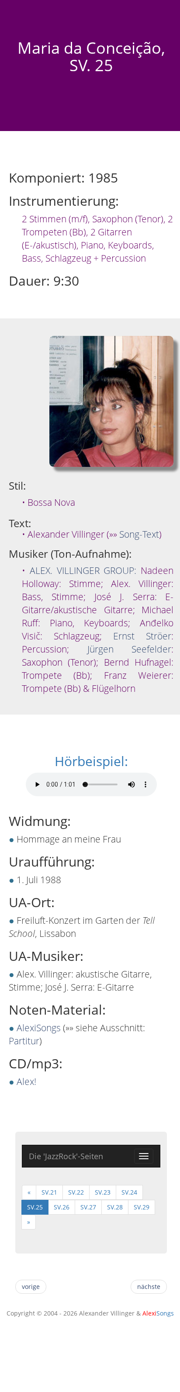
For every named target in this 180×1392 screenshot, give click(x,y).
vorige (31, 1286)
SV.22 (76, 1192)
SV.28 (115, 1207)
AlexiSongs (39, 1028)
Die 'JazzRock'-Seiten (66, 1156)
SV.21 (49, 1192)
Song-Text (139, 534)
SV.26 (61, 1207)
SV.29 (141, 1207)
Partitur (24, 1041)
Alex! (26, 1081)
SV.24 (129, 1192)
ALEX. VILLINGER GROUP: (83, 570)
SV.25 (35, 1207)
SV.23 (103, 1192)
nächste (148, 1286)
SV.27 (88, 1207)
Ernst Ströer (142, 636)
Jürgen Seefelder (129, 649)
